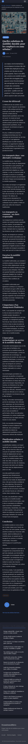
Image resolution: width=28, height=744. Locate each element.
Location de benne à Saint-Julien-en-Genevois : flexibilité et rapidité (14, 647)
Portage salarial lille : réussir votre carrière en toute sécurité (13, 632)
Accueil (3, 5)
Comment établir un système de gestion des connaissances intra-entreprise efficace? (12, 681)
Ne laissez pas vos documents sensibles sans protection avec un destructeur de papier (13, 674)
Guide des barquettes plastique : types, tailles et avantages (12, 668)
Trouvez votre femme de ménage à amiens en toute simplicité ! (13, 697)
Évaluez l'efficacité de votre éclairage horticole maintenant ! (14, 687)
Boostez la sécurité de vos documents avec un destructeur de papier (14, 663)
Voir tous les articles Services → (11, 612)
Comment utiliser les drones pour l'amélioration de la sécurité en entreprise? (13, 703)
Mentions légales (11, 735)
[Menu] (24, 1)
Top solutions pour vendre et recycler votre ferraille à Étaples (14, 652)
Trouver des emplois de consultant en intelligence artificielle (14, 692)
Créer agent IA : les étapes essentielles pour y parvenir (14, 642)
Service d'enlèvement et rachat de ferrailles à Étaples (13, 637)
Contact (20, 735)
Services (8, 5)
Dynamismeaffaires (9, 725)
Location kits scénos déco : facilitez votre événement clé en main (13, 657)
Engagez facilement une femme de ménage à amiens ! (13, 709)
